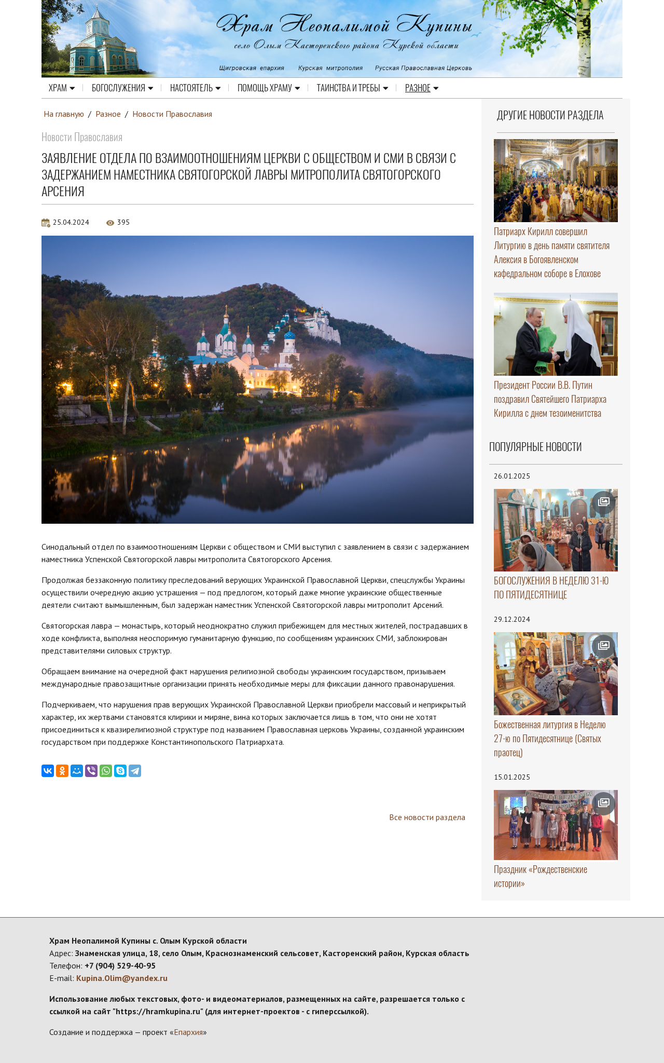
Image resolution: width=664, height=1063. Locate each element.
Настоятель (191, 87)
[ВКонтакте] (48, 771)
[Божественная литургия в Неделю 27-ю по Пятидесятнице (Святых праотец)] (556, 673)
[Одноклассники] (62, 771)
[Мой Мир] (77, 771)
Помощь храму (265, 87)
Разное (418, 87)
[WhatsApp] (106, 771)
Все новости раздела (427, 817)
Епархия (188, 1032)
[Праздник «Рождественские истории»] (556, 825)
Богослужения (118, 87)
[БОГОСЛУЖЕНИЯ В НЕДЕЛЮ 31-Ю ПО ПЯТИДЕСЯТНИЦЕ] (556, 530)
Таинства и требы (348, 87)
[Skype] (120, 771)
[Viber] (91, 771)
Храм (58, 87)
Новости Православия (172, 113)
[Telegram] (135, 771)
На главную (64, 113)
